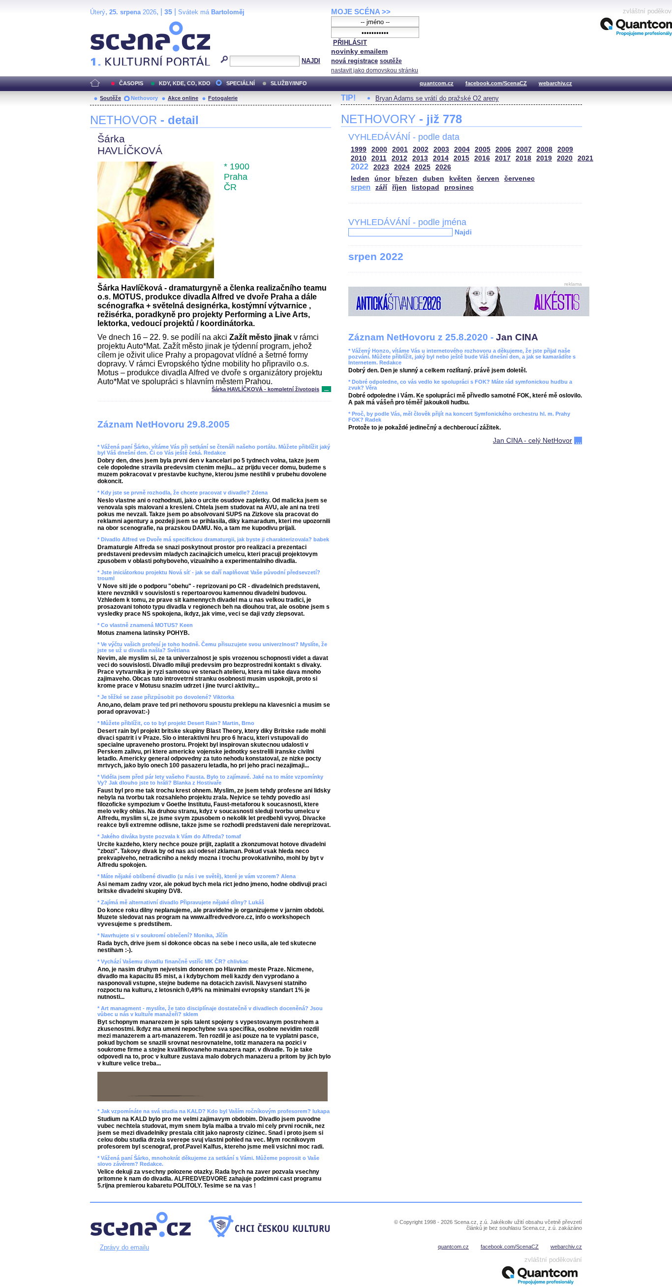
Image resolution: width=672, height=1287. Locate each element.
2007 (524, 149)
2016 (482, 158)
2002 (420, 149)
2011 (379, 158)
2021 (585, 158)
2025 (422, 167)
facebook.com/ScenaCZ (496, 83)
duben (433, 178)
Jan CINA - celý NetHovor (532, 440)
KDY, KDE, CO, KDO (185, 83)
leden (360, 178)
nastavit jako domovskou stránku (374, 70)
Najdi (463, 232)
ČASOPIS (131, 83)
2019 (544, 158)
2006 (503, 149)
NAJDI (311, 61)
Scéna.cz (107, 25)
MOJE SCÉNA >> (361, 11)
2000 (379, 149)
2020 (565, 158)
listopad (425, 187)
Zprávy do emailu (124, 1247)
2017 (503, 158)
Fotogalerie (223, 98)
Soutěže (110, 98)
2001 (400, 149)
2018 (523, 158)
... (326, 389)
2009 (565, 149)
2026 (443, 167)
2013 (420, 158)
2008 (544, 149)
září (381, 187)
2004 (462, 149)
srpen (360, 187)
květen (460, 178)
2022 (359, 167)
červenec (519, 178)
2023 (381, 167)
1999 (359, 149)
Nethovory (144, 98)
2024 (402, 167)
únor (382, 178)
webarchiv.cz (555, 83)
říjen (399, 187)
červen (488, 178)
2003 (441, 149)
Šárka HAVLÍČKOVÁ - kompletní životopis (265, 389)
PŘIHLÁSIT (350, 42)
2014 (441, 158)
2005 (482, 149)
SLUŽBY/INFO (289, 83)
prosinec (459, 187)
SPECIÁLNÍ (240, 83)
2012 (399, 158)
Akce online (183, 98)
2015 (461, 158)
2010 (359, 158)
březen (406, 178)
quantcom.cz (437, 83)
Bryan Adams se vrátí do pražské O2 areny (437, 98)
